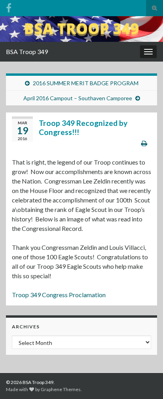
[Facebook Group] (8, 6)
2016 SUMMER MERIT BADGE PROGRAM (85, 83)
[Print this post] (144, 143)
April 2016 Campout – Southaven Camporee (77, 98)
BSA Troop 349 (27, 51)
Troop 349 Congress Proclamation (59, 294)
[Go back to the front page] (81, 29)
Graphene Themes (61, 389)
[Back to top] (145, 381)
